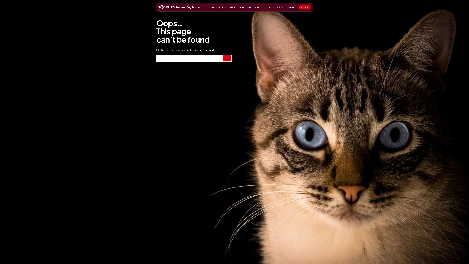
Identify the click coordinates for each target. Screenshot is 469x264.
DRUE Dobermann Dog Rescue (183, 7)
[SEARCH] (227, 58)
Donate (304, 7)
